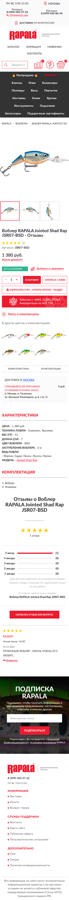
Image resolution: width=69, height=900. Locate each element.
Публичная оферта (21, 834)
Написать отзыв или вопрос (34, 615)
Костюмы (18, 98)
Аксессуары (13, 113)
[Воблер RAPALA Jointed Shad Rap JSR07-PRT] (26, 353)
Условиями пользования (43, 742)
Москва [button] (28, 380)
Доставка (16, 796)
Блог (13, 854)
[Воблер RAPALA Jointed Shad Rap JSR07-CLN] (26, 336)
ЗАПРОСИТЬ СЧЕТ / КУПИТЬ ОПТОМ (36, 290)
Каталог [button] (13, 47)
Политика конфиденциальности (30, 865)
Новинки (55, 47)
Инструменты (23, 106)
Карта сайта (17, 828)
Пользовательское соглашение (29, 839)
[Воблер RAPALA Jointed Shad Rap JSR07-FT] (42, 336)
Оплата (14, 802)
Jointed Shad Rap (26, 460)
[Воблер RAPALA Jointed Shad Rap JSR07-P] (10, 353)
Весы (34, 90)
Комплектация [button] (51, 369)
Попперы (18, 90)
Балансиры (50, 83)
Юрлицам (33, 47)
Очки (32, 83)
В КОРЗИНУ (32, 280)
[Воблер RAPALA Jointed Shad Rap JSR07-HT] (59, 336)
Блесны (17, 83)
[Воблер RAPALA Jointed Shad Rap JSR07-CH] (10, 336)
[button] (17, 15)
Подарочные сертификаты (45, 113)
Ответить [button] (12, 660)
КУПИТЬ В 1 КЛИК (55, 280)
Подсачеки (47, 106)
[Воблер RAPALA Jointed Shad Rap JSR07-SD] (42, 353)
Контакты (34, 53)
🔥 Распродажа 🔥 (25, 75)
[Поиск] (6, 65)
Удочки (52, 98)
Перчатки (51, 90)
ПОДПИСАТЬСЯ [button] (34, 730)
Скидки (14, 859)
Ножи (36, 98)
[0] (61, 65)
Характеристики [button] (18, 369)
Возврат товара (19, 808)
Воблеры (50, 75)
